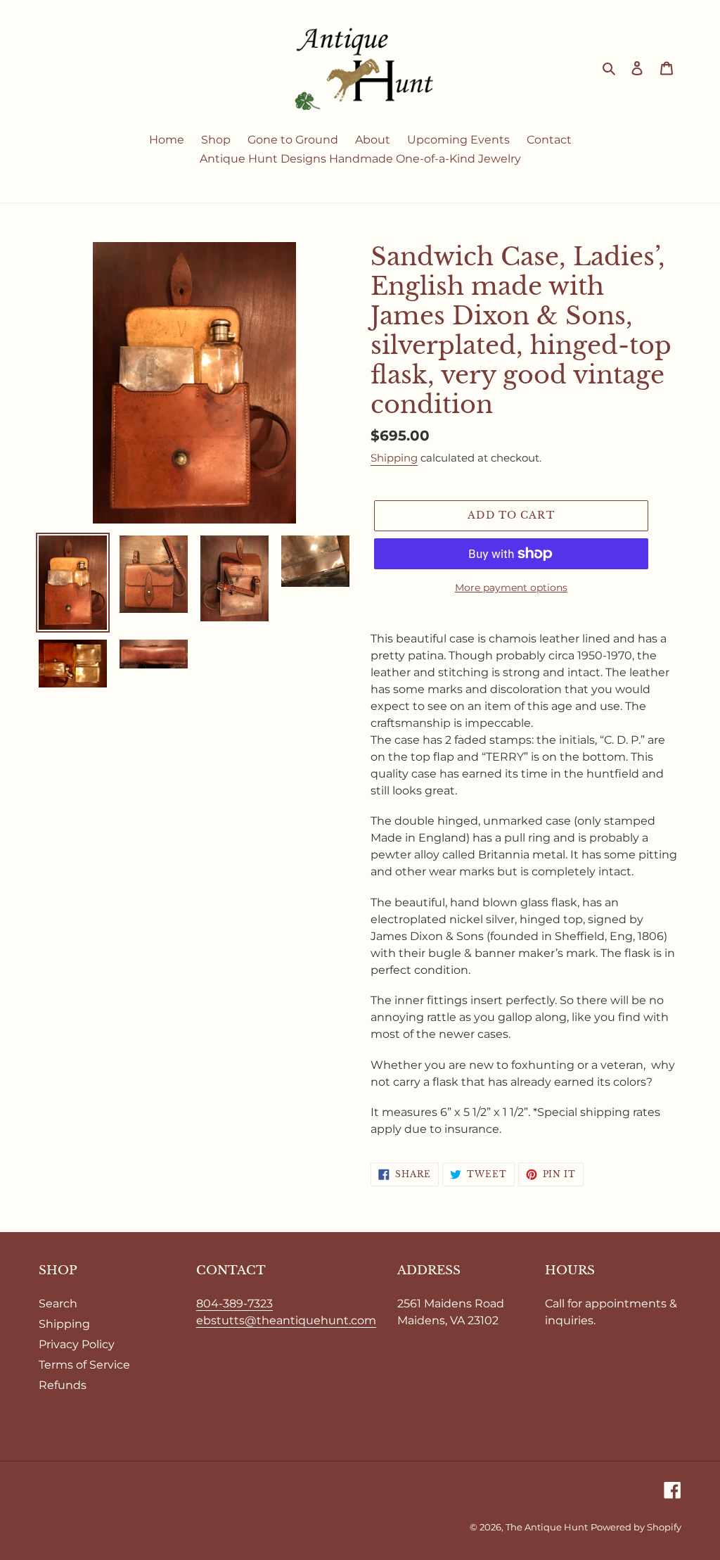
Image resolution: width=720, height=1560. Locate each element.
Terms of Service (84, 1364)
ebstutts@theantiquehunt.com (286, 1320)
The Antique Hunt (547, 1527)
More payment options (511, 587)
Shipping (394, 457)
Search (58, 1303)
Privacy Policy (77, 1344)
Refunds (62, 1385)
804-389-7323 (234, 1303)
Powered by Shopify (636, 1527)
